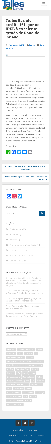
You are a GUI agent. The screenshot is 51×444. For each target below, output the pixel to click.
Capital (39, 349)
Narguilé (10, 381)
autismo (21, 349)
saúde (28, 389)
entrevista (30, 365)
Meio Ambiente (28, 377)
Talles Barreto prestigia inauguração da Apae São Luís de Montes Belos (23, 299)
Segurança (40, 392)
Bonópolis (30, 349)
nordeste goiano (22, 381)
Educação (27, 361)
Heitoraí (35, 369)
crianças (30, 357)
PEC (33, 381)
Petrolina (40, 381)
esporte (39, 365)
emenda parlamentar (15, 365)
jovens (32, 373)
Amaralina (11, 349)
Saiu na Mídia (15, 260)
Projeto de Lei (22, 385)
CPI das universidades (15, 357)
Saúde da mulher (13, 392)
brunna (32, 45)
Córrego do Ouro (14, 361)
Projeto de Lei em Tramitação (23, 245)
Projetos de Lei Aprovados (21, 255)
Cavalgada (11, 353)
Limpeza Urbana (13, 377)
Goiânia (10, 369)
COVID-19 (28, 353)
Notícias (13, 239)
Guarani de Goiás (22, 369)
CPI (36, 353)
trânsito (33, 396)
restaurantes (19, 389)
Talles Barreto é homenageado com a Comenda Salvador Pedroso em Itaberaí (24, 291)
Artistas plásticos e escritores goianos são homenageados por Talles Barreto (25, 314)
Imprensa (14, 234)
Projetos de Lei (16, 250)
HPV (18, 373)
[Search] (42, 213)
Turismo (10, 400)
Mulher (39, 377)
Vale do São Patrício (15, 404)
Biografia (28, 436)
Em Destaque (16, 229)
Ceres (20, 353)
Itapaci (25, 373)
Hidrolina (10, 373)
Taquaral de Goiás (14, 396)
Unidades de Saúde (23, 400)
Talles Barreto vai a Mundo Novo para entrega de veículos (23, 307)
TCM (25, 396)
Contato (40, 436)
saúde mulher (28, 392)
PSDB (9, 389)
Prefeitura (11, 385)
